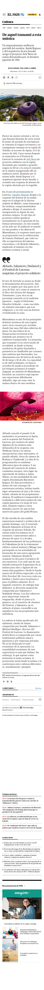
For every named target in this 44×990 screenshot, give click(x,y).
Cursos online (22, 893)
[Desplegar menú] (4, 14)
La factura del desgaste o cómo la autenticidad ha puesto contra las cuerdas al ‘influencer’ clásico (20, 801)
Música (9, 28)
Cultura (7, 22)
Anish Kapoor (16, 700)
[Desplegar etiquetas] (40, 699)
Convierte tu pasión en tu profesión (29, 954)
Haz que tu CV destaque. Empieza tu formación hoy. (29, 942)
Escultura (5, 700)
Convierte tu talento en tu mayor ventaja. (20, 924)
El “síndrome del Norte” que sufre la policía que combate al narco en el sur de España (22, 827)
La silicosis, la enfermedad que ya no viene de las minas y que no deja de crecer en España (20, 819)
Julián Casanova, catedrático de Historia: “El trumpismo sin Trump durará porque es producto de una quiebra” (21, 810)
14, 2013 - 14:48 (26, 71)
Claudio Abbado (20, 194)
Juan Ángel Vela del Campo (22, 68)
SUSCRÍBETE (32, 14)
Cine (4, 28)
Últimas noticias (9, 794)
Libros (22, 28)
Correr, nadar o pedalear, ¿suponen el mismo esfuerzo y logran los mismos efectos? (20, 856)
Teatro (16, 28)
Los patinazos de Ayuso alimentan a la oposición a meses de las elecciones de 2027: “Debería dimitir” (22, 871)
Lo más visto (7, 838)
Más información (7, 710)
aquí (35, 715)
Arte (27, 28)
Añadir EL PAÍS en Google (14, 83)
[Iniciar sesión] (40, 14)
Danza (33, 28)
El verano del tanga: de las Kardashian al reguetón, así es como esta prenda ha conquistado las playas (22, 850)
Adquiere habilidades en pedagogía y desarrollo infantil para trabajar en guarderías (30, 931)
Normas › (38, 688)
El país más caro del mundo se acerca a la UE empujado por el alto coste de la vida (20, 844)
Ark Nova (31, 159)
